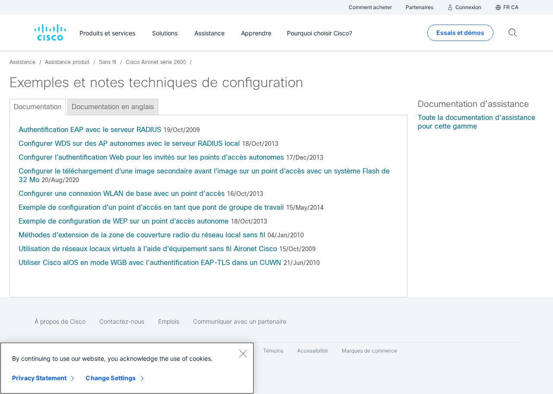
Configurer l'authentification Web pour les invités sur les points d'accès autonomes (151, 157)
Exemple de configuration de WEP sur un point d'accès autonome (124, 221)
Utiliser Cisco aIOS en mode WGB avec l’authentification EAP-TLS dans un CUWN (150, 262)
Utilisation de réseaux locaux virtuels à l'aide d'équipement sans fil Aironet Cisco (148, 248)
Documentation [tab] (37, 106)
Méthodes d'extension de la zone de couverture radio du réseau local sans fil (142, 235)
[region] (127, 368)
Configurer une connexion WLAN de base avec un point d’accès (122, 193)
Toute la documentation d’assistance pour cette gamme (476, 122)
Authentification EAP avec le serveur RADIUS (90, 129)
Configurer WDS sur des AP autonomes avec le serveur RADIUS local (129, 143)
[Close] (242, 353)
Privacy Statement (39, 377)
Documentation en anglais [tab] (113, 106)
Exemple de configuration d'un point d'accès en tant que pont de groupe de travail (151, 207)
